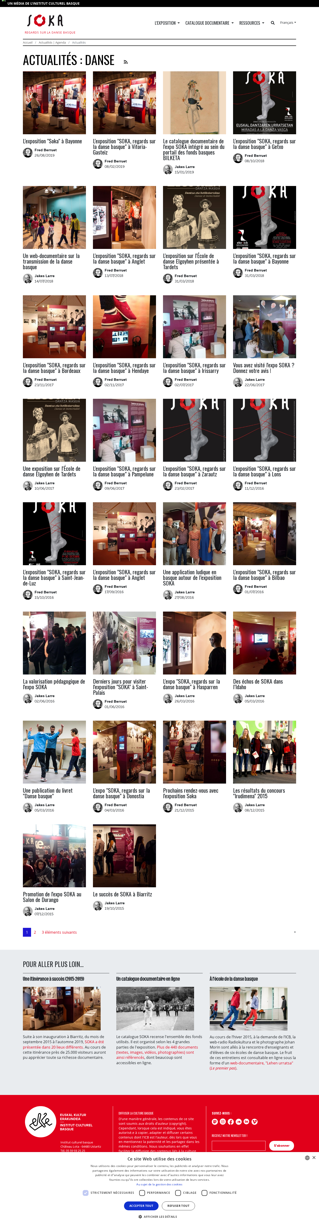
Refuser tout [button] (178, 1206)
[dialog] (159, 1188)
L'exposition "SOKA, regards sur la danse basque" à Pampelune (124, 471)
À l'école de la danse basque (234, 979)
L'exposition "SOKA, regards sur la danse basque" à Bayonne (264, 258)
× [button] (313, 1158)
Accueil (27, 42)
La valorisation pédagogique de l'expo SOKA (54, 684)
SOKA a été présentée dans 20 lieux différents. (63, 1044)
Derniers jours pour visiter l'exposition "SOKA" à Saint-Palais (120, 686)
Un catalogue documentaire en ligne (148, 979)
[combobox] (307, 1158)
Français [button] (286, 22)
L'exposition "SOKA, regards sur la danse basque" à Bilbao (264, 575)
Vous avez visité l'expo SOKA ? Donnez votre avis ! (263, 368)
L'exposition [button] (166, 23)
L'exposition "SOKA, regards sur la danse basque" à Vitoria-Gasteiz (124, 146)
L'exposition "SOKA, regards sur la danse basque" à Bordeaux (54, 368)
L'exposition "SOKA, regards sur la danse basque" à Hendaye (124, 368)
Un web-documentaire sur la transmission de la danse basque (51, 261)
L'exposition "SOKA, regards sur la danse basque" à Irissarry (194, 368)
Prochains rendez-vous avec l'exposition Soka (190, 793)
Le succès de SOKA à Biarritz (122, 894)
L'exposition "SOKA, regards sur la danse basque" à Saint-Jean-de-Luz (54, 577)
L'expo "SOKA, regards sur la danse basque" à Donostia (121, 793)
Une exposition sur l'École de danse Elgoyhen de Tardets (51, 471)
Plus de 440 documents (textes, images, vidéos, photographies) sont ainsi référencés (157, 1052)
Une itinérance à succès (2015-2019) (53, 979)
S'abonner (281, 1145)
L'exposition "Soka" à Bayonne (52, 141)
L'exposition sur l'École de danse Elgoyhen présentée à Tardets (191, 261)
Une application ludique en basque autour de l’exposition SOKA (192, 577)
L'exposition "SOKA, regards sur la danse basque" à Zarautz (194, 471)
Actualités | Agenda (52, 42)
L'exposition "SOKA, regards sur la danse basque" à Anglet (124, 258)
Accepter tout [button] (141, 1206)
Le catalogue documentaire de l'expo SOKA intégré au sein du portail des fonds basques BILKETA (193, 149)
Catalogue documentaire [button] (207, 23)
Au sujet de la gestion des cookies (159, 1184)
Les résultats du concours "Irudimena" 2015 (259, 793)
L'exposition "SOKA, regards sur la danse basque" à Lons (264, 471)
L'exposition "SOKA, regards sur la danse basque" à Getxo (264, 144)
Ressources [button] (250, 23)
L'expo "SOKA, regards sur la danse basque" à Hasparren (191, 684)
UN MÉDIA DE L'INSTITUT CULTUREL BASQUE (43, 3)
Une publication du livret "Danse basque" (48, 793)
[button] (159, 1216)
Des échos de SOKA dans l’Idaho (258, 684)
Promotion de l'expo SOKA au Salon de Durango (52, 897)
